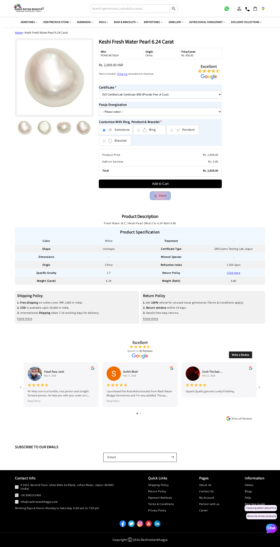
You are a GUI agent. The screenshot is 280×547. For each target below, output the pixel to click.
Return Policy (157, 491)
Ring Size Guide (255, 504)
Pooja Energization (113, 105)
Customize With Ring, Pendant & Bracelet (130, 122)
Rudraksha (84, 22)
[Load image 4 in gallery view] (83, 127)
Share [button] (162, 196)
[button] (255, 8)
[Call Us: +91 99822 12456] (16, 495)
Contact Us (206, 491)
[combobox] (134, 9)
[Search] (174, 9)
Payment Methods (160, 497)
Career (203, 510)
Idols (102, 22)
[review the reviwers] (92, 369)
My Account (206, 497)
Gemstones (28, 22)
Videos (249, 485)
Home (19, 32)
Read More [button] (34, 401)
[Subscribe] (172, 456)
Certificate (108, 87)
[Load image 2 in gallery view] (44, 127)
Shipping (122, 73)
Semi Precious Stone (56, 22)
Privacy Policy (157, 510)
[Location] (263, 9)
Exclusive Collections (245, 22)
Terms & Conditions (161, 504)
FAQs (248, 497)
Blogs (248, 491)
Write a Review (240, 355)
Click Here (233, 273)
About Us (205, 485)
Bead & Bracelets (125, 22)
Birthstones (152, 22)
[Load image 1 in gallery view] (25, 127)
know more (24, 318)
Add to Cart (160, 184)
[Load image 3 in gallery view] (64, 127)
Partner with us (209, 504)
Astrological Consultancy (206, 22)
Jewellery (174, 22)
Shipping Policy (158, 485)
